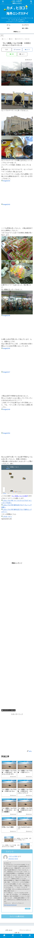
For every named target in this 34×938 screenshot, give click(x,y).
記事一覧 (17, 932)
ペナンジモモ (12, 856)
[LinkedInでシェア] (20, 632)
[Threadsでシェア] (13, 628)
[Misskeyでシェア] (28, 623)
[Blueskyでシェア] (20, 623)
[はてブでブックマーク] (28, 628)
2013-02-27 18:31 (13, 858)
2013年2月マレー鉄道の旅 (9, 710)
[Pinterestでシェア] (13, 632)
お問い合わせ (8, 930)
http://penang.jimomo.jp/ (10, 905)
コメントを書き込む (17, 916)
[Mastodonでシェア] (13, 623)
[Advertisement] (17, 537)
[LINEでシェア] (5, 632)
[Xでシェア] (5, 623)
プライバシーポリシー (25, 930)
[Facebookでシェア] (5, 628)
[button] (22, 54)
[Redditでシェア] (20, 628)
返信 (28, 908)
